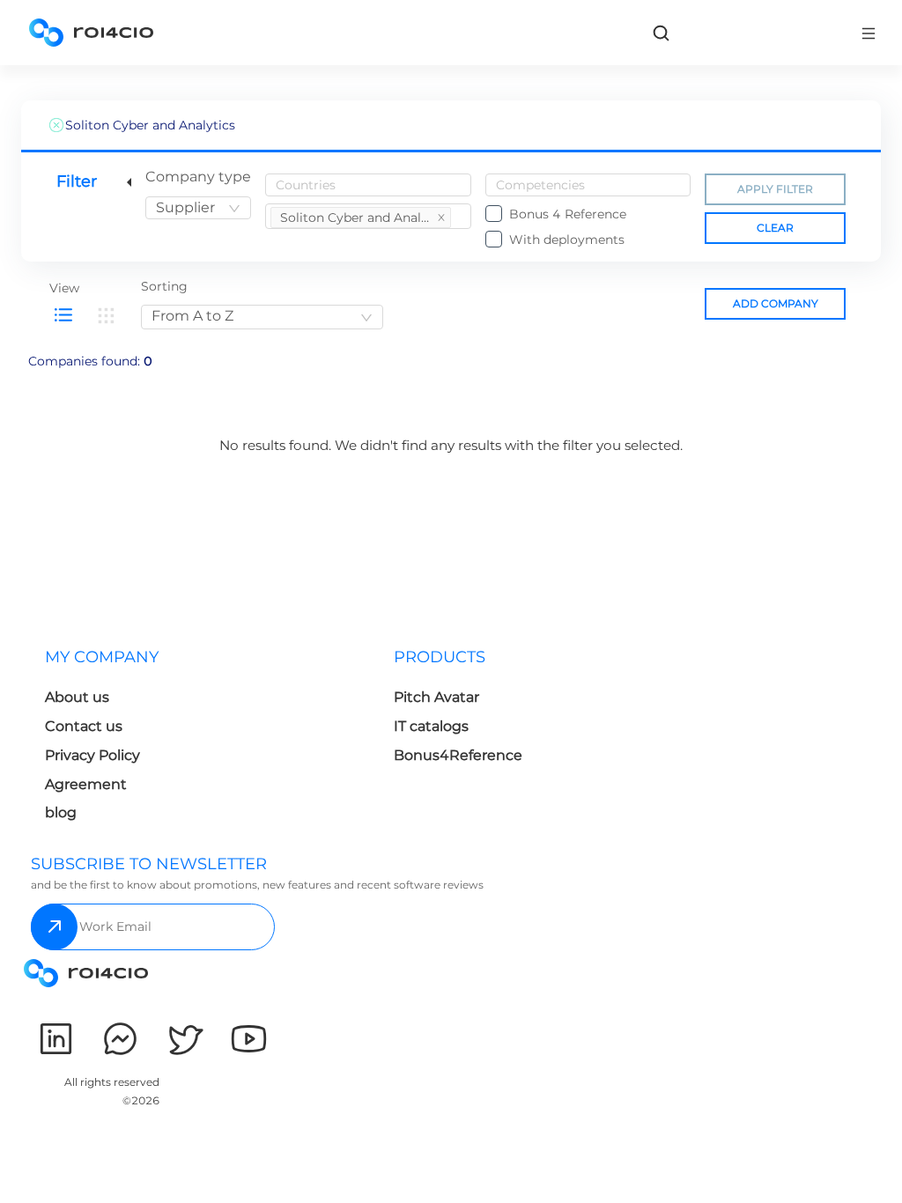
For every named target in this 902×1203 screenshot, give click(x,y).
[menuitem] (205, 740)
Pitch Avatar (436, 697)
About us (77, 697)
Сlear (775, 227)
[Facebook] (120, 1039)
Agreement (86, 784)
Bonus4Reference (458, 755)
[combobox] (198, 207)
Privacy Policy (92, 755)
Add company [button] (775, 303)
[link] (660, 32)
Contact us (83, 726)
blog (61, 812)
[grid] (106, 315)
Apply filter (775, 189)
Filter (76, 181)
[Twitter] (184, 1039)
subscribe (54, 927)
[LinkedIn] (56, 1039)
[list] (63, 315)
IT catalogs (431, 726)
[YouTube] (248, 1039)
